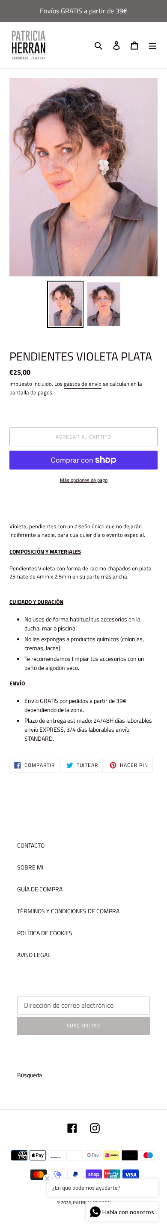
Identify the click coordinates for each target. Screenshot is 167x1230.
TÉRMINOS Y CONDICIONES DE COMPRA (68, 910)
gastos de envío (82, 383)
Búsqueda (29, 1074)
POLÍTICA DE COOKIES (44, 932)
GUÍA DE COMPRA (40, 889)
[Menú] (152, 45)
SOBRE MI (30, 867)
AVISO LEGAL (34, 954)
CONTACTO (31, 845)
